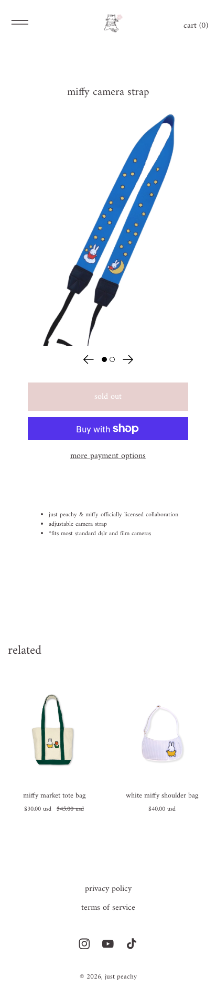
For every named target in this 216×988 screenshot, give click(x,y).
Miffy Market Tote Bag (54, 797)
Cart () (195, 25)
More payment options (108, 456)
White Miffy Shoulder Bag (162, 797)
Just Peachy (121, 977)
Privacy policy (108, 888)
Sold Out (108, 396)
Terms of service (108, 907)
